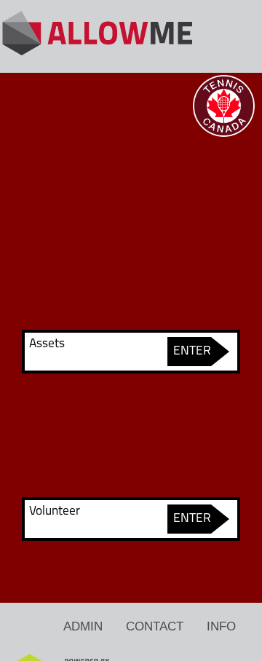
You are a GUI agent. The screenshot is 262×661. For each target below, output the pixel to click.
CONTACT (154, 626)
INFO (221, 626)
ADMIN (83, 626)
